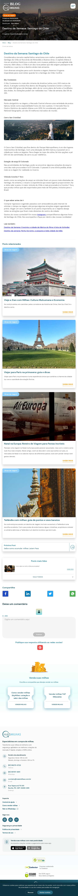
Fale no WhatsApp (9, 809)
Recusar (30, 892)
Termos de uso (7, 833)
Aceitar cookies (45, 892)
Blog (9, 43)
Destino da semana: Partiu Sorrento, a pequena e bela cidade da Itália (33, 231)
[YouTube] (16, 819)
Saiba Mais (68, 312)
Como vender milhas (10, 805)
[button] (39, 577)
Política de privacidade (10, 829)
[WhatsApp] (10, 819)
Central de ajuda (8, 802)
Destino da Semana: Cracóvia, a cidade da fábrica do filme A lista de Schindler (37, 227)
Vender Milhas (20, 704)
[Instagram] (4, 819)
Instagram (41, 214)
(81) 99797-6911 (14, 772)
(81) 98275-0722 (14, 765)
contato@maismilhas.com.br (19, 779)
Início (4, 43)
